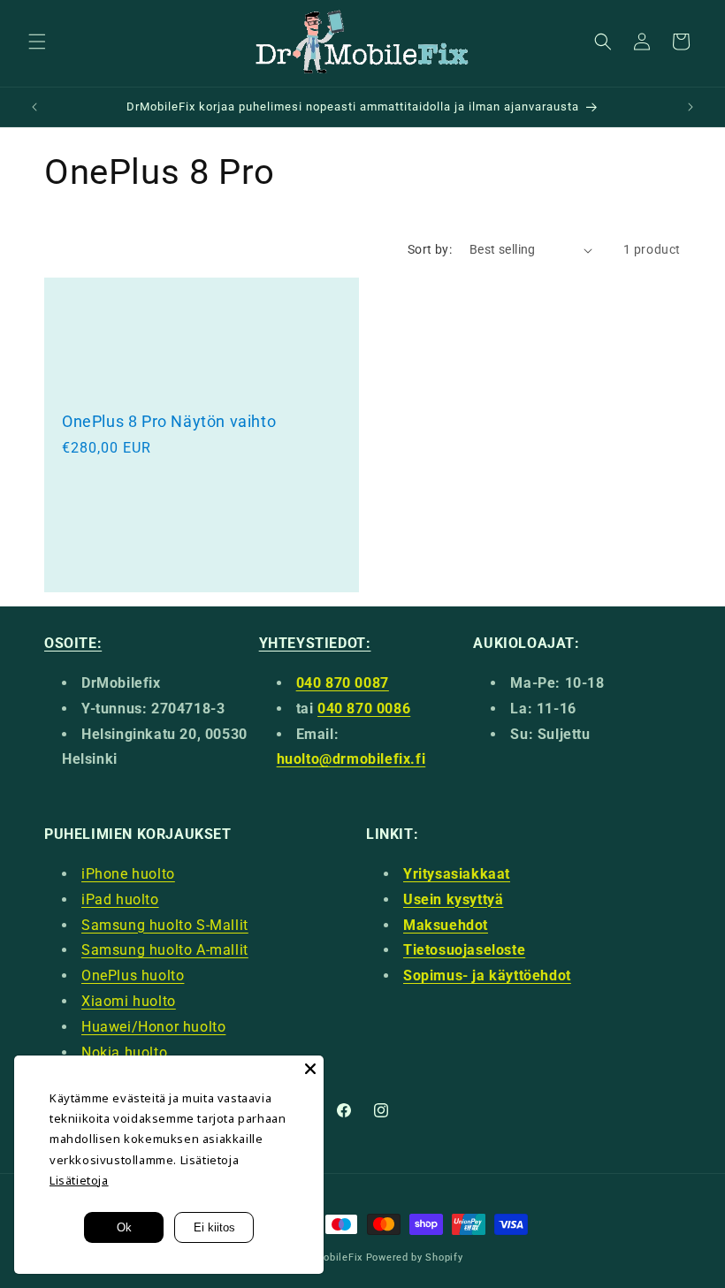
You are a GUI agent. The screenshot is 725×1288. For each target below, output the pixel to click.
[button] (37, 41)
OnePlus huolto (132, 975)
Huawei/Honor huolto (153, 1026)
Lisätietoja (79, 1180)
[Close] (310, 1069)
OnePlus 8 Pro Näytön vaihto (169, 421)
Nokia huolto (124, 1052)
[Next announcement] (690, 107)
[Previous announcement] (34, 107)
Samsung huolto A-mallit (164, 949)
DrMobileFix (332, 1257)
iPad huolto (120, 899)
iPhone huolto (128, 873)
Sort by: (430, 249)
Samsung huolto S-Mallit (164, 925)
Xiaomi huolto (128, 1001)
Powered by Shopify (414, 1257)
